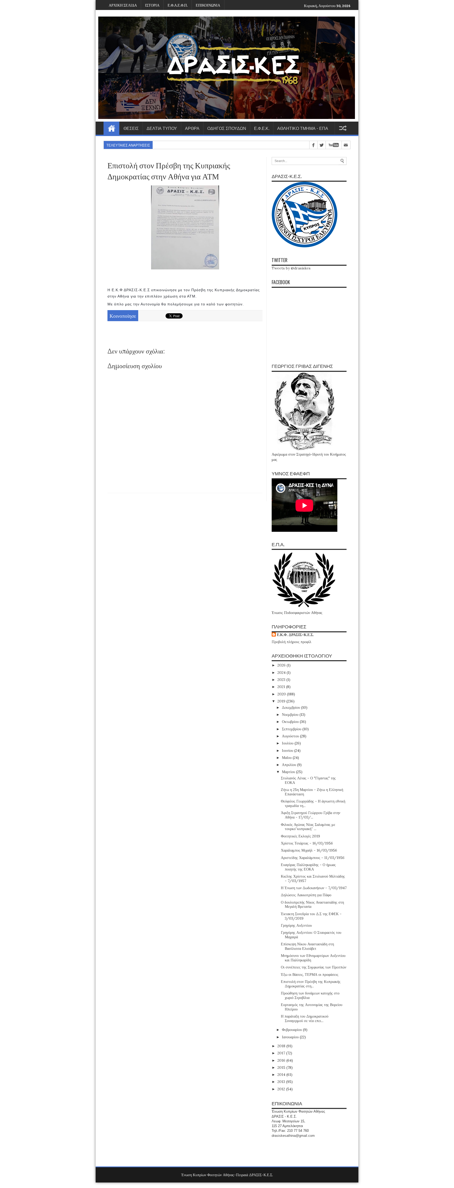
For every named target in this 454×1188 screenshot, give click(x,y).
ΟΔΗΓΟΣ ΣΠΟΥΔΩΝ (226, 128)
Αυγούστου (291, 736)
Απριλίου (289, 764)
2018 (281, 1046)
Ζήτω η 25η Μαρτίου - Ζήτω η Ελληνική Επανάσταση (312, 791)
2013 (281, 1081)
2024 (282, 672)
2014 (281, 1074)
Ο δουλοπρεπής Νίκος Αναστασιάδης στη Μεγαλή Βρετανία (312, 904)
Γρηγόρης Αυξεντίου (296, 925)
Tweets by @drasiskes (291, 268)
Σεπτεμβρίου (292, 729)
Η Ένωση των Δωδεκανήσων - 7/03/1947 (314, 887)
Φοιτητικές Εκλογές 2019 (300, 836)
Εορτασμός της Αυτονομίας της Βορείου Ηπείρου (311, 1007)
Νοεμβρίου (291, 714)
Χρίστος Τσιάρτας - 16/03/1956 (307, 843)
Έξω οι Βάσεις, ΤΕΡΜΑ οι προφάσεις (309, 974)
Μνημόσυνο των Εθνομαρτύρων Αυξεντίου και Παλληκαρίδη (313, 957)
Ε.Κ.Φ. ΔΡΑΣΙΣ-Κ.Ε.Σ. (295, 634)
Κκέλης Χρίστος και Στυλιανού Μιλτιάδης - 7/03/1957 (313, 878)
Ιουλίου (288, 743)
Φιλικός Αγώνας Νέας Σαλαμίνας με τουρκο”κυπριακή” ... (308, 826)
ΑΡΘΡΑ (192, 128)
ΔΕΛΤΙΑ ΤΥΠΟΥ (162, 128)
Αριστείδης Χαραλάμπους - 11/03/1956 (312, 857)
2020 (282, 694)
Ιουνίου (288, 750)
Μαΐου (287, 757)
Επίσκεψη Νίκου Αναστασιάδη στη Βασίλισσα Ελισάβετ (307, 946)
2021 (281, 686)
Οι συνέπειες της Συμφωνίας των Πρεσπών (313, 967)
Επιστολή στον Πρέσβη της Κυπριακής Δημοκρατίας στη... (310, 983)
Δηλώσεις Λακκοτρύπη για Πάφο (306, 895)
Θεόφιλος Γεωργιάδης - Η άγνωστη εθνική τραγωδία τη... (313, 803)
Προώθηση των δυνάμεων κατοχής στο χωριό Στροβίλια (310, 995)
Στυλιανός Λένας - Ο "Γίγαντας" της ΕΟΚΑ (308, 780)
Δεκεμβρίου (291, 707)
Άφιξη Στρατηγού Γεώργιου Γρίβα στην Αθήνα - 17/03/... (310, 815)
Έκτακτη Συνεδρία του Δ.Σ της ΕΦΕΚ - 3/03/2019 (311, 916)
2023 (281, 679)
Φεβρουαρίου (292, 1029)
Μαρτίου (289, 771)
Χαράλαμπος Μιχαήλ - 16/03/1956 (309, 850)
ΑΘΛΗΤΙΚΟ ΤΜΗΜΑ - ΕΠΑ (302, 128)
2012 (281, 1089)
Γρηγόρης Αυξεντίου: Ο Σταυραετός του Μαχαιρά (311, 934)
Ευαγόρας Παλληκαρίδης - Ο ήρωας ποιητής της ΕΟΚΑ (308, 867)
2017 (281, 1053)
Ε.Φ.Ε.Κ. (261, 128)
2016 (281, 1060)
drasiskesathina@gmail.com (293, 1136)
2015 (281, 1067)
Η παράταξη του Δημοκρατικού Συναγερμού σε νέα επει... (304, 1018)
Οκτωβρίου (291, 721)
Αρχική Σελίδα (111, 128)
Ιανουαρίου (291, 1037)
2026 (282, 665)
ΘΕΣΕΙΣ (131, 128)
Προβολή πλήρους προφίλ (291, 641)
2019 (281, 701)
